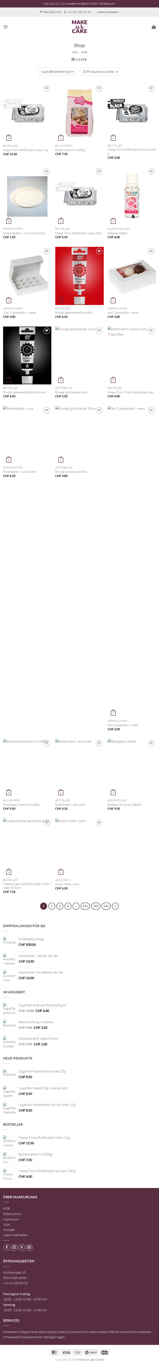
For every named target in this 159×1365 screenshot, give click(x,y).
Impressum (11, 1219)
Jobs (6, 1224)
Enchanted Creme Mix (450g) (21, 804)
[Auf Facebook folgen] (7, 1247)
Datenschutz (12, 1214)
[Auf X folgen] (21, 1247)
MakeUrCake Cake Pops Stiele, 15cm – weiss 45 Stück (27, 886)
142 (96, 906)
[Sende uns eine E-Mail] (29, 1247)
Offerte (113, 1332)
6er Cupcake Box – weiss (123, 312)
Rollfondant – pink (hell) (70, 804)
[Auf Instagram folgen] (14, 1247)
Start (75, 52)
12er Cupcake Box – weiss (19, 312)
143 (106, 906)
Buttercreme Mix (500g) (70, 150)
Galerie (62, 1332)
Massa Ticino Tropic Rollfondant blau (131, 392)
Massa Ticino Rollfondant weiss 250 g (78, 233)
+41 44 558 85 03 (15, 1283)
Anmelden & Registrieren (21, 1332)
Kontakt (9, 1230)
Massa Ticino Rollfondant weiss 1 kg (25, 150)
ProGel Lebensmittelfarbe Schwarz (24, 392)
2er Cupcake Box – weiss (123, 725)
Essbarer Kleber (118, 233)
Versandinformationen (135, 1332)
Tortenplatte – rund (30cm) (20, 471)
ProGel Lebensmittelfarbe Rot (74, 312)
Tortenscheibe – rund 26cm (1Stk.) (24, 233)
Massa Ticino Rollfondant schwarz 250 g (132, 151)
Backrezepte (48, 1332)
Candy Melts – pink (67, 884)
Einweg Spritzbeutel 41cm (71, 392)
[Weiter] (115, 906)
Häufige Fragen (54, 1337)
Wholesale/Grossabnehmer (22, 1337)
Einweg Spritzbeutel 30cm (71, 471)
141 (85, 906)
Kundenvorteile (96, 1332)
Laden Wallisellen (15, 1235)
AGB (6, 1208)
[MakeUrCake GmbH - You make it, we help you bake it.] (79, 27)
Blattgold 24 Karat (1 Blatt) (124, 804)
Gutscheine (76, 1332)
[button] (5, 27)
